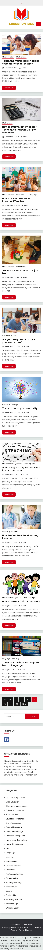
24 (28, 699)
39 (17, 704)
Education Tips (29, 597)
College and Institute (15, 810)
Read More (9, 88)
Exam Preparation (9, 335)
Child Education (8, 57)
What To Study (12, 908)
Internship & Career (10, 531)
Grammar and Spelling (15, 835)
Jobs (8, 848)
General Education (14, 827)
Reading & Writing (14, 882)
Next (24, 704)
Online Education (13, 865)
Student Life (11, 895)
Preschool (20, 194)
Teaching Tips (31, 194)
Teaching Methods (14, 899)
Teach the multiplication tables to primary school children (20, 62)
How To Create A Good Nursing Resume (20, 537)
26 (5, 704)
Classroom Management (12, 463)
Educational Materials (15, 819)
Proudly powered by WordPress (16, 927)
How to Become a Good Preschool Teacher (16, 200)
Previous (7, 699)
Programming (12, 878)
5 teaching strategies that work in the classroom (21, 469)
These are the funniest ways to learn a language (20, 664)
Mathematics (21, 57)
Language (6, 658)
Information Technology (16, 840)
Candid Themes (25, 930)
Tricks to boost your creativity (19, 408)
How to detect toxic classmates (21, 601)
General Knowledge (10, 404)
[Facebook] (6, 739)
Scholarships (11, 886)
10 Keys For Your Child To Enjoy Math (20, 272)
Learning (15, 658)
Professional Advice (14, 874)
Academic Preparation (15, 797)
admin (24, 68)
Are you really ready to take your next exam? (18, 341)
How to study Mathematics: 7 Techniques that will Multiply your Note (19, 129)
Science (9, 891)
